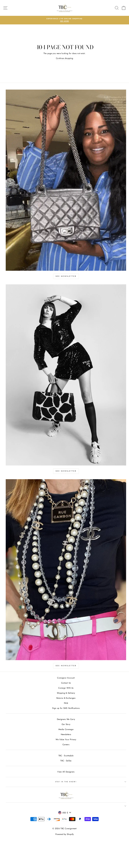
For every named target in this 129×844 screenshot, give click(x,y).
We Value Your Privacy (66, 739)
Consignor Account (66, 677)
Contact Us (66, 682)
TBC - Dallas (66, 760)
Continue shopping (64, 58)
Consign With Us (65, 687)
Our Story (66, 724)
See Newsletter (66, 276)
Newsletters (66, 734)
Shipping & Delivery (66, 692)
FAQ (66, 703)
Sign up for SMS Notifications (66, 708)
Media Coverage (65, 729)
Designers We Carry (66, 719)
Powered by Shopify (64, 834)
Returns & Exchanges (65, 698)
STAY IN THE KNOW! (66, 782)
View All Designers (65, 771)
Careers (65, 744)
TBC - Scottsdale (66, 755)
